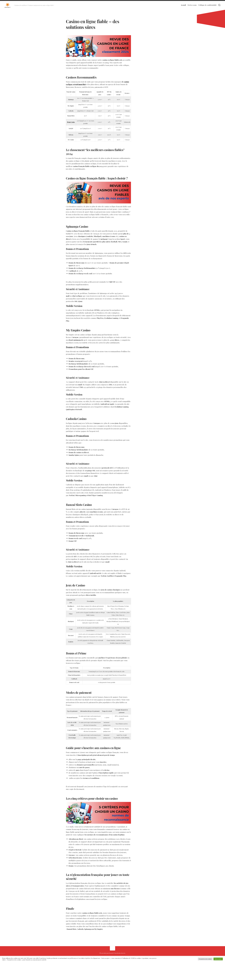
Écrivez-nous (192, 5)
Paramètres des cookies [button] (205, 959)
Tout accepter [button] (218, 959)
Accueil (183, 5)
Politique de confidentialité (207, 5)
